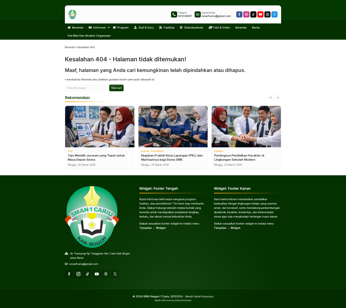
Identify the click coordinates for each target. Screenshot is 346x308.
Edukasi (218, 151)
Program (123, 27)
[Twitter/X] (274, 14)
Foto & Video (221, 27)
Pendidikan (157, 151)
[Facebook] (239, 14)
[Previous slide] (271, 97)
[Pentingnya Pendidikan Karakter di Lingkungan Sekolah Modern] (246, 126)
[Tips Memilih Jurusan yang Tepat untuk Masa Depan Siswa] (99, 126)
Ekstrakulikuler (193, 27)
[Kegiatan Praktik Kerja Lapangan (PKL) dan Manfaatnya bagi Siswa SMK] (173, 126)
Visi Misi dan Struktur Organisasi (89, 35)
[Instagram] (246, 14)
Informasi (99, 27)
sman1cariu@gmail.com (83, 264)
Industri (145, 151)
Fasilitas (169, 27)
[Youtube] (260, 14)
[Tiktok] (253, 14)
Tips (70, 151)
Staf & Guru (146, 27)
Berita (256, 27)
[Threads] (267, 14)
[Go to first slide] (278, 97)
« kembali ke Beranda (78, 79)
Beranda (77, 27)
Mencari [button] (116, 88)
